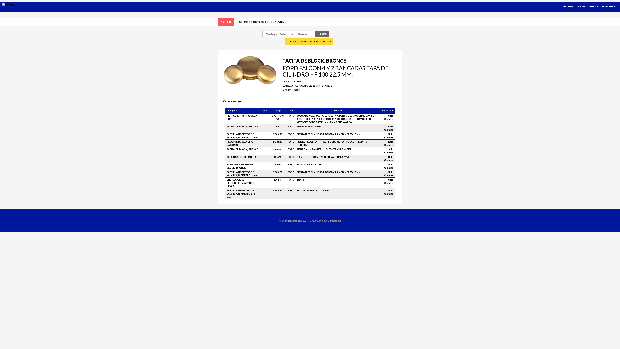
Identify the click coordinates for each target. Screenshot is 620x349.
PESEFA (297, 220)
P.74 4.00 (277, 172)
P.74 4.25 (277, 134)
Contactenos (608, 6)
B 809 (277, 164)
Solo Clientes (388, 117)
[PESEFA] (8, 9)
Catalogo (581, 6)
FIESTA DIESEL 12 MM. (309, 126)
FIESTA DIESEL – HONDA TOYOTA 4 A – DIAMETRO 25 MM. (329, 134)
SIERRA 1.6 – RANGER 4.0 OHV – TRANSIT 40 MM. (324, 149)
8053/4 (277, 149)
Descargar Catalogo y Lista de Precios (309, 41)
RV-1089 (277, 141)
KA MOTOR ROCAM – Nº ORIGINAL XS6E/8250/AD (324, 157)
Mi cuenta (568, 6)
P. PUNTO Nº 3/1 (277, 117)
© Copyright (286, 220)
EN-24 (277, 179)
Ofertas (593, 6)
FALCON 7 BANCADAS (309, 164)
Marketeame (334, 220)
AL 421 (277, 157)
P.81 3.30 (277, 190)
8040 (277, 126)
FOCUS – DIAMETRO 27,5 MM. (313, 190)
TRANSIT (302, 179)
